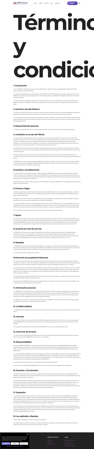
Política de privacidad (16, 446)
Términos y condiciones (70, 446)
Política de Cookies (9, 446)
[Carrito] (79, 3)
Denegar (14, 443)
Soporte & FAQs (51, 444)
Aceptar (5, 443)
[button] (27, 434)
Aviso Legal (21, 446)
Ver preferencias (24, 443)
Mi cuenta (50, 442)
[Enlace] (20, 3)
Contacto (50, 440)
